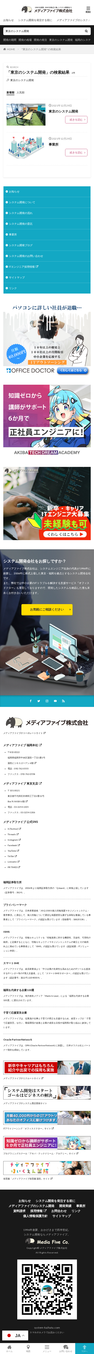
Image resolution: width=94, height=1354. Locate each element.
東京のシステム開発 (61, 39)
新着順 (10, 92)
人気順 (20, 92)
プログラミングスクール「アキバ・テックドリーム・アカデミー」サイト (39, 1153)
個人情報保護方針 (35, 1216)
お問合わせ (59, 1211)
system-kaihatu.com (47, 1327)
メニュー (47, 1351)
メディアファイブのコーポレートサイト (23, 733)
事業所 (54, 144)
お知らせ (8, 20)
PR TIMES (12, 867)
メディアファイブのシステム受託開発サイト (25, 1103)
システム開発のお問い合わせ (26, 256)
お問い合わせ (65, 1351)
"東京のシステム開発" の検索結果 (41, 49)
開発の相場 (25, 39)
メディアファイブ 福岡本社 (20, 745)
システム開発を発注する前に (35, 20)
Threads (12, 834)
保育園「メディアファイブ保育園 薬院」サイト (26, 1178)
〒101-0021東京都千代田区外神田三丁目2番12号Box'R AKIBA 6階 (26, 796)
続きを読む (76, 119)
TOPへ (85, 1351)
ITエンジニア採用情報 (22, 266)
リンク (13, 288)
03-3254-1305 (21, 807)
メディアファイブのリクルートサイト (21, 1078)
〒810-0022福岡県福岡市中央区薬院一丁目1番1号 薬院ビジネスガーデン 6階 (26, 757)
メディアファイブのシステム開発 (31, 1206)
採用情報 (36, 1211)
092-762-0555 (21, 768)
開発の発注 (40, 39)
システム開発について (22, 202)
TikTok (11, 856)
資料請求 (19, 1211)
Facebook (12, 845)
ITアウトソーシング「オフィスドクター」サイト (27, 1128)
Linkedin (12, 861)
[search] (86, 31)
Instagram (13, 839)
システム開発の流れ (21, 213)
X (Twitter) (13, 828)
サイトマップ (17, 277)
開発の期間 (9, 39)
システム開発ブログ (21, 245)
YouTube (12, 850)
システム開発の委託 (21, 223)
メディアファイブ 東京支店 (20, 783)
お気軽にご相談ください (47, 609)
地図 (28, 1351)
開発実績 (65, 1206)
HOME (11, 49)
